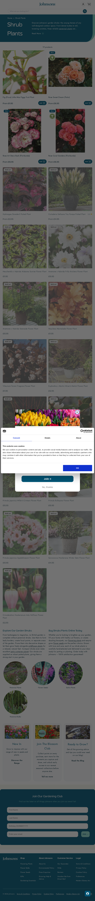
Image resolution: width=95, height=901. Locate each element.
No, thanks (47, 487)
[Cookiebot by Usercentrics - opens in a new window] (82, 431)
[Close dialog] (77, 412)
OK (77, 468)
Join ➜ (47, 478)
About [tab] (78, 438)
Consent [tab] (16, 438)
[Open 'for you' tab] (87, 893)
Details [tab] (47, 438)
